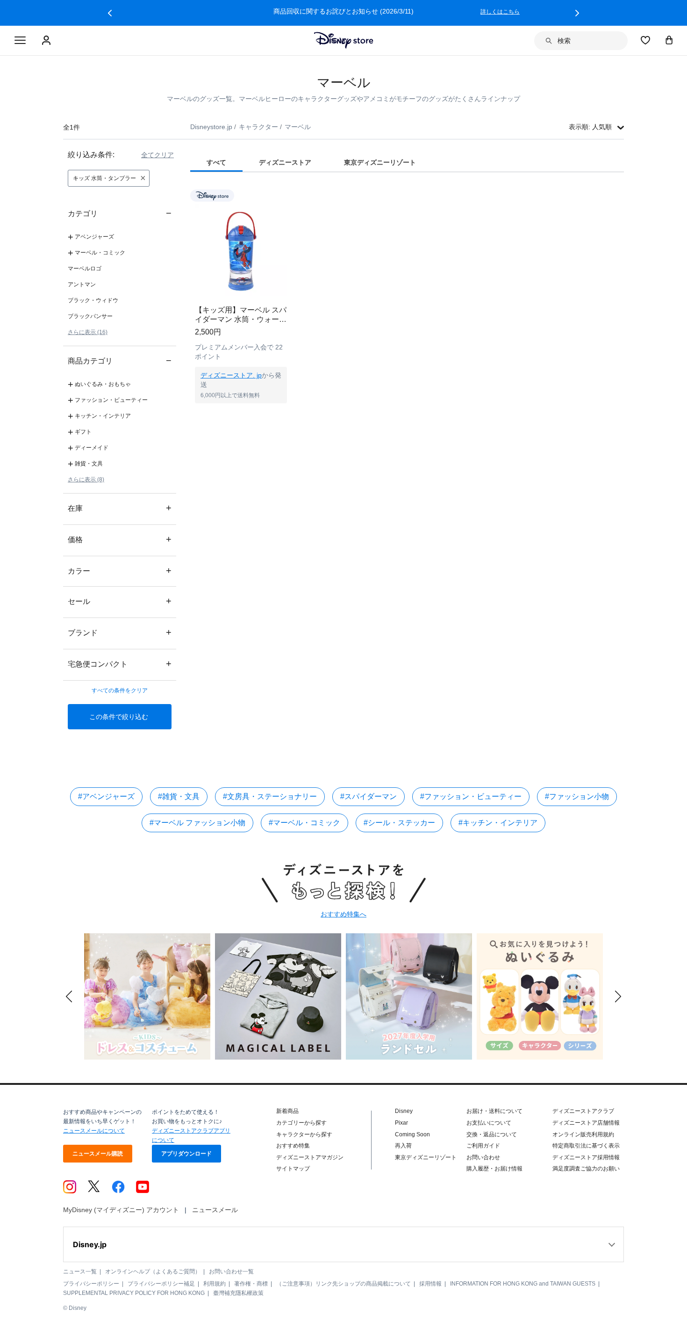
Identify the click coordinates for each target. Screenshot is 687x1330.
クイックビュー (241, 415)
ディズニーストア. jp (231, 375)
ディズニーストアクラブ (583, 1111)
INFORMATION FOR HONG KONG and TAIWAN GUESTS (522, 1283)
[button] (110, 13)
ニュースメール (215, 1210)
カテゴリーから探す (301, 1122)
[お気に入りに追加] (286, 195)
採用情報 (430, 1283)
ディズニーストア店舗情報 (586, 1122)
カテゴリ (120, 213)
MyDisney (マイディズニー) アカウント (121, 1210)
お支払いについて (488, 1122)
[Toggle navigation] (20, 41)
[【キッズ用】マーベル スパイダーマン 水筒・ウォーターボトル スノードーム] (241, 250)
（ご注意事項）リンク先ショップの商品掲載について (343, 1283)
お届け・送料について (494, 1111)
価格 (120, 539)
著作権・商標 (251, 1283)
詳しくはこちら (500, 11)
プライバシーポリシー (91, 1283)
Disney (404, 1111)
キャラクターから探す (304, 1134)
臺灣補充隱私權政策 (238, 1293)
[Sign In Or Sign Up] (47, 40)
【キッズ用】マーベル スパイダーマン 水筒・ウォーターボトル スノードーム (240, 315)
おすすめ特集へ (343, 914)
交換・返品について (491, 1134)
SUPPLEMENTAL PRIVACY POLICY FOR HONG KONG (134, 1293)
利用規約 (214, 1283)
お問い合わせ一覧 (231, 1271)
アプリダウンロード (186, 1153)
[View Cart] (669, 39)
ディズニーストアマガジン (310, 1157)
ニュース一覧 (80, 1271)
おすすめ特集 (293, 1145)
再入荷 (403, 1145)
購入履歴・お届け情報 (494, 1168)
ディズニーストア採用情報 (586, 1157)
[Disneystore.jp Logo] (343, 40)
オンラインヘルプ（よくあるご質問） (152, 1271)
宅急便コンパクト (120, 664)
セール (120, 601)
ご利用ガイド (483, 1145)
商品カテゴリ (120, 360)
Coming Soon (412, 1134)
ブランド (120, 632)
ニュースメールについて (94, 1130)
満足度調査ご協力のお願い (586, 1168)
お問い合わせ (483, 1157)
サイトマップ (293, 1168)
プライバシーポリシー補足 (161, 1283)
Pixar (401, 1122)
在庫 (120, 508)
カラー (120, 570)
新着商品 (287, 1111)
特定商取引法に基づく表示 (586, 1145)
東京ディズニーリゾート (426, 1157)
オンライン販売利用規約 (583, 1134)
